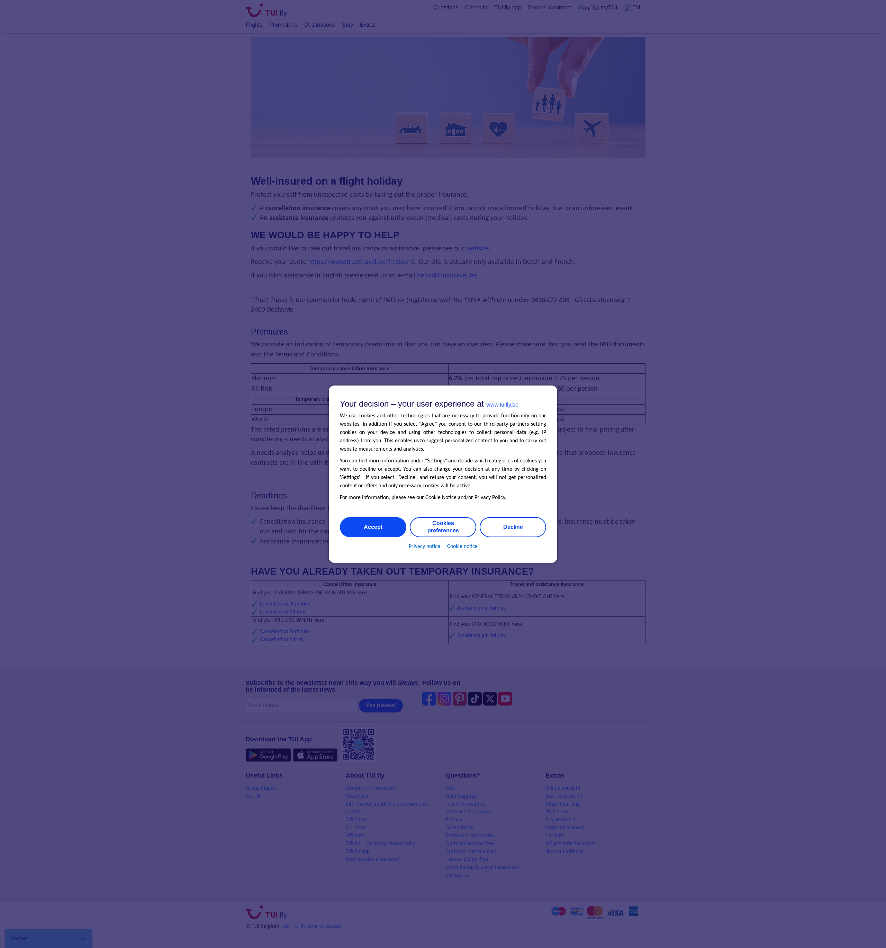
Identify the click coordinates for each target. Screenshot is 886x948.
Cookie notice (462, 546)
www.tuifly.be (502, 405)
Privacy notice (424, 546)
